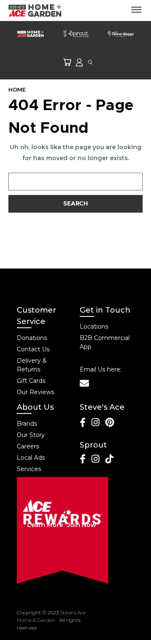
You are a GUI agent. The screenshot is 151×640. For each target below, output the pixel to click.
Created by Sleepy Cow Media (109, 620)
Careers (28, 446)
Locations (94, 326)
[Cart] (67, 62)
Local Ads (31, 457)
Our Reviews (35, 392)
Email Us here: (101, 369)
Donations (32, 338)
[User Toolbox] (79, 62)
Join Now (81, 525)
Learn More (45, 525)
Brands (27, 423)
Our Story (31, 435)
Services (29, 469)
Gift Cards (31, 381)
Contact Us (33, 349)
